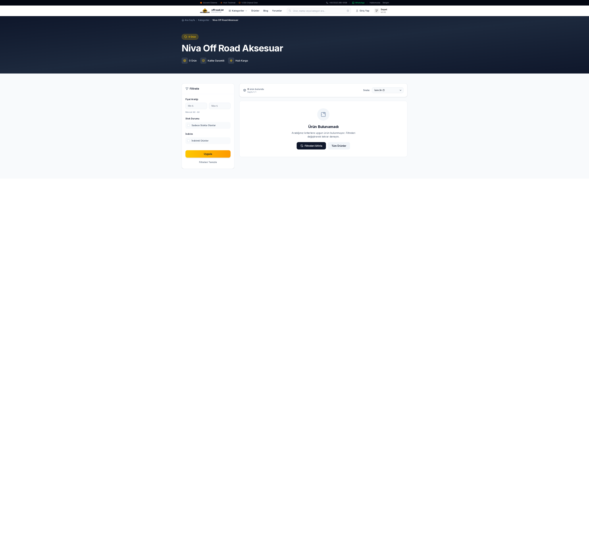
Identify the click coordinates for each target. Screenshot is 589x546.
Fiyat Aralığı (191, 99)
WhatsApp (360, 3)
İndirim (189, 134)
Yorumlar (277, 10)
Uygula (208, 153)
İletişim (386, 3)
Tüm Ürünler (338, 145)
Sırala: (366, 90)
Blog (265, 10)
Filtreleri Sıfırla (313, 145)
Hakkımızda (375, 3)
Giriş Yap (364, 10)
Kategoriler (238, 10)
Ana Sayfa (190, 20)
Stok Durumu (192, 118)
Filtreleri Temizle (208, 162)
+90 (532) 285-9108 (338, 3)
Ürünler (255, 10)
